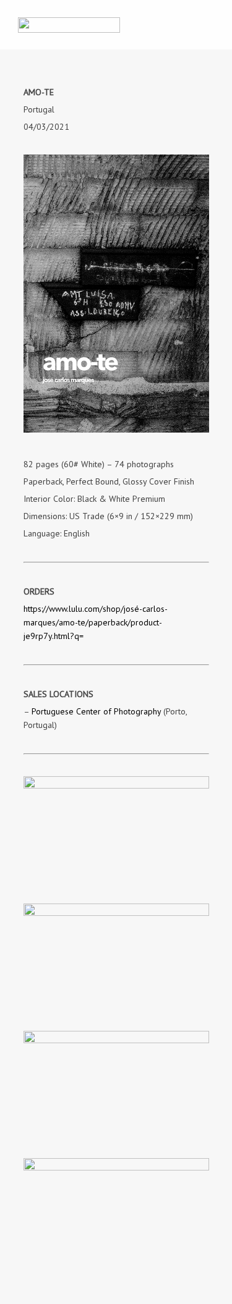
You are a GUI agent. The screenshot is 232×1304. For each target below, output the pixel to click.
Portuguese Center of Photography (96, 711)
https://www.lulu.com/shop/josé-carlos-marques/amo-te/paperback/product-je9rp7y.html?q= (96, 622)
